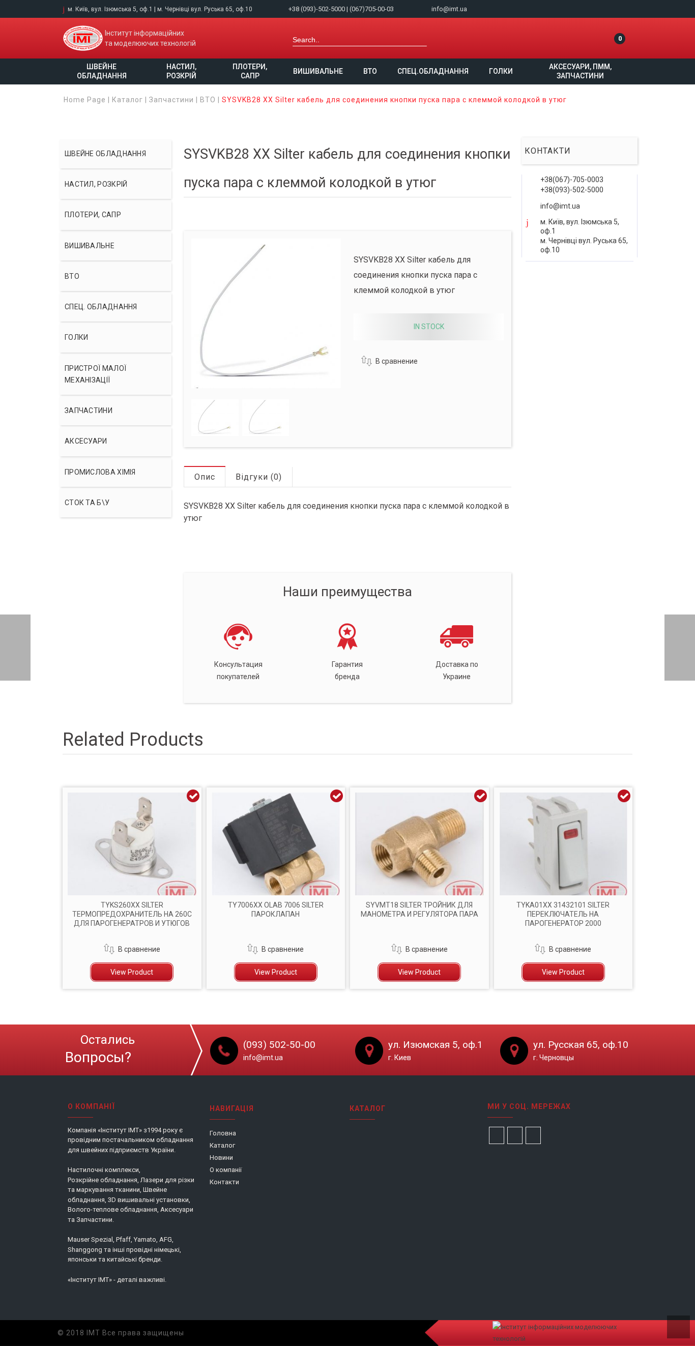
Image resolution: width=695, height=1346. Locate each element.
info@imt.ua (449, 9)
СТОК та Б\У (87, 503)
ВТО (370, 71)
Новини (221, 1157)
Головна (223, 1133)
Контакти (224, 1182)
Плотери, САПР (250, 71)
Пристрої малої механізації (95, 374)
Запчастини (171, 100)
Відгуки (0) (259, 477)
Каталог (127, 100)
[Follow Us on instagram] (515, 1135)
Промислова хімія (100, 472)
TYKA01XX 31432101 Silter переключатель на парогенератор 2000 (563, 914)
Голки (501, 71)
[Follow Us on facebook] (496, 1135)
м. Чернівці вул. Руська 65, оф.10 (204, 9)
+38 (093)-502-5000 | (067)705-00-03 (341, 9)
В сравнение (396, 361)
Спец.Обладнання (433, 71)
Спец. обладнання (101, 307)
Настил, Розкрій (181, 71)
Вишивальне (318, 71)
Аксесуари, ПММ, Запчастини (580, 71)
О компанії (226, 1170)
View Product (131, 972)
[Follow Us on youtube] (533, 1135)
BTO (208, 100)
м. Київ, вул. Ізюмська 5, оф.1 (110, 9)
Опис (204, 477)
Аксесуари (86, 441)
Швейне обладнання (102, 71)
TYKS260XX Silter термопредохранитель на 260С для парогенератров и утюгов (132, 914)
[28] (215, 417)
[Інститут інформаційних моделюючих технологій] (83, 38)
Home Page (85, 100)
